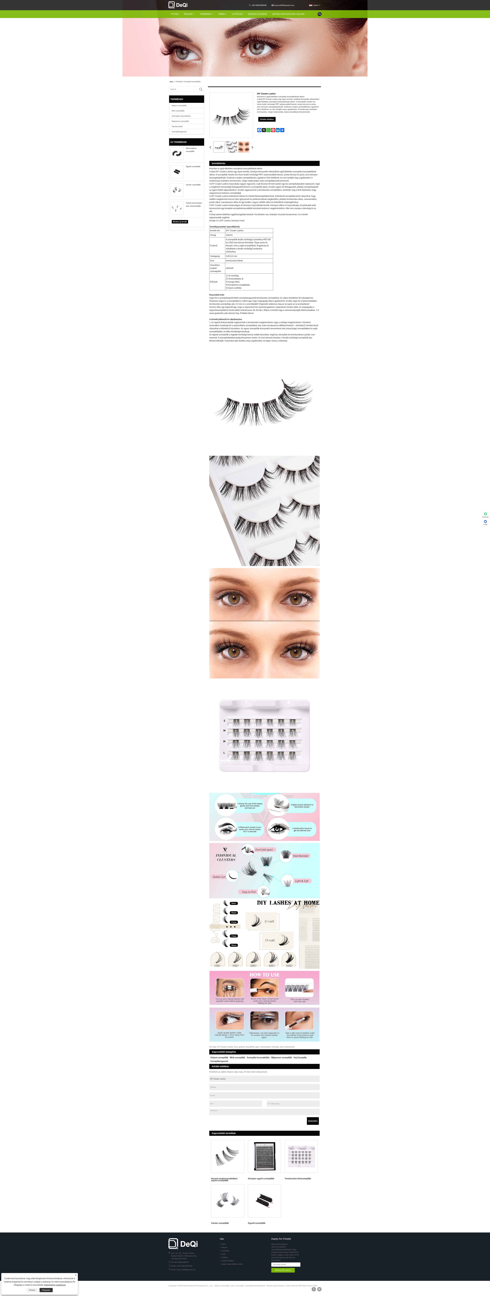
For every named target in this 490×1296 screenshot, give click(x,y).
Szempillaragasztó (179, 132)
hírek (222, 14)
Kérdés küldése (257, 14)
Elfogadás (46, 1290)
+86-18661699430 (259, 5)
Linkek (288, 1286)
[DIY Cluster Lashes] (219, 147)
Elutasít (32, 1290)
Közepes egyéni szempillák (261, 1179)
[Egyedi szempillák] (264, 1200)
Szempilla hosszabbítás (192, 82)
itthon (175, 14)
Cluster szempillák (193, 185)
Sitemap (294, 1286)
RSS (300, 1286)
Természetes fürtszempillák (298, 1179)
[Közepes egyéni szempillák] (264, 1156)
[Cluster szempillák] (227, 1200)
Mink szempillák (178, 111)
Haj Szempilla (177, 126)
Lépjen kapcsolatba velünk (288, 14)
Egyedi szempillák (193, 166)
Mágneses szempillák (180, 121)
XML (304, 1286)
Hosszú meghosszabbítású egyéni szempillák (224, 1179)
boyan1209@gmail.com (284, 5)
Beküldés (313, 1121)
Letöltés (237, 14)
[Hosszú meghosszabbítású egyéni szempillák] (227, 1156)
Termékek (205, 14)
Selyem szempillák (179, 105)
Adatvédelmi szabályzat (54, 1285)
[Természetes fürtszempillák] (301, 1156)
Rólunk (188, 14)
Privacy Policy (311, 1286)
